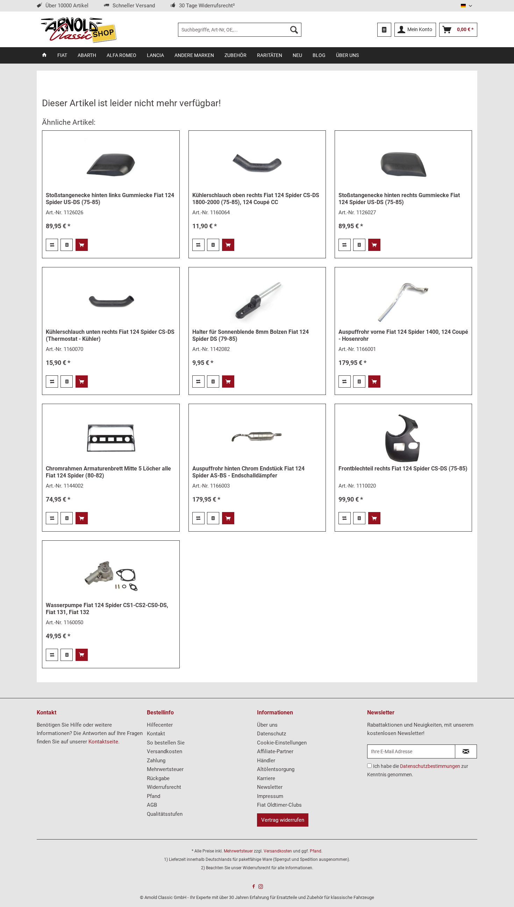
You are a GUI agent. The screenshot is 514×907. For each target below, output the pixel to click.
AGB (152, 805)
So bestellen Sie (166, 743)
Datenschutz (271, 733)
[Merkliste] (384, 30)
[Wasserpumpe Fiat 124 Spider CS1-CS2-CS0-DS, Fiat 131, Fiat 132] (111, 575)
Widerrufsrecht (164, 787)
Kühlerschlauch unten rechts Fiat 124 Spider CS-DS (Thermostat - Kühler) (110, 335)
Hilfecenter (160, 725)
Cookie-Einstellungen (282, 743)
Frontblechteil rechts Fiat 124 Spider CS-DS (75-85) (402, 468)
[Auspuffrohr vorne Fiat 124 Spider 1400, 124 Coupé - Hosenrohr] (403, 301)
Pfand (153, 796)
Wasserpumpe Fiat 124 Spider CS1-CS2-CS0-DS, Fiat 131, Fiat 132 (107, 609)
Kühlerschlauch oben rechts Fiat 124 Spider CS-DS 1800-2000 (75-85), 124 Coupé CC (255, 199)
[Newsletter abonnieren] (466, 751)
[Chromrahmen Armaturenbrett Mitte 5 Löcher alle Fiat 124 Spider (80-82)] (111, 438)
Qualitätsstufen (165, 814)
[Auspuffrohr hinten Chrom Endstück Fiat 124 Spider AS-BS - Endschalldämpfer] (257, 438)
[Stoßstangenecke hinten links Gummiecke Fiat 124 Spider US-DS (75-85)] (111, 165)
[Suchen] (294, 30)
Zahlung (156, 760)
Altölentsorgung (275, 769)
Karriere (266, 778)
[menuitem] (239, 30)
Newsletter (270, 787)
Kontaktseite (103, 742)
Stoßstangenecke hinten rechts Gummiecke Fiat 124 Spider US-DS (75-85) (399, 199)
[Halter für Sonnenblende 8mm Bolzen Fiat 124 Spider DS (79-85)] (257, 301)
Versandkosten (164, 751)
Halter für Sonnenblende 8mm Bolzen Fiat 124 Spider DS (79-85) (250, 335)
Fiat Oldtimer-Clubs (279, 805)
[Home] (44, 55)
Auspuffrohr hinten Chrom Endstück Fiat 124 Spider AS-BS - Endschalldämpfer (248, 472)
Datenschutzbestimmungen (430, 766)
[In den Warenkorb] (82, 245)
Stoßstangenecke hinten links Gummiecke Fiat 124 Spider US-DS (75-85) (110, 199)
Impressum (270, 796)
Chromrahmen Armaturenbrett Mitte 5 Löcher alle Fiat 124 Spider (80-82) (108, 472)
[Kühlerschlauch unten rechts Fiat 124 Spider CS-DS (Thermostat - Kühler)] (111, 301)
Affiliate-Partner (275, 751)
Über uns (267, 725)
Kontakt (156, 733)
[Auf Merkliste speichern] (66, 245)
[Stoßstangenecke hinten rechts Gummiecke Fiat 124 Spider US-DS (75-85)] (403, 165)
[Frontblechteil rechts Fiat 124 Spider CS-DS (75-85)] (403, 438)
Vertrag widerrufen (282, 820)
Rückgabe (158, 778)
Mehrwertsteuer (165, 769)
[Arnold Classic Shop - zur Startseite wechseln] (78, 30)
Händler (266, 760)
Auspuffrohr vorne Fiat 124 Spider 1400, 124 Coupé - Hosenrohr (403, 335)
